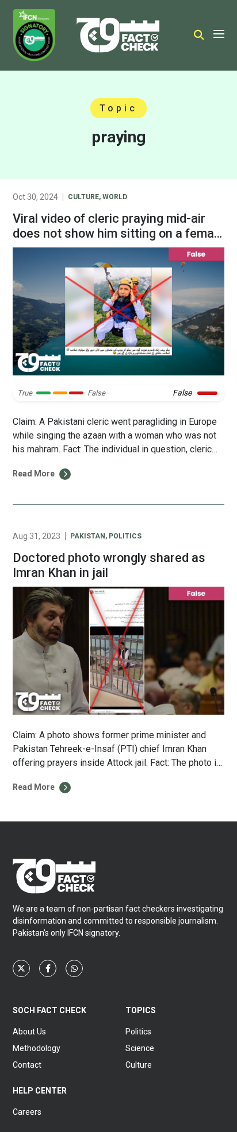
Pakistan (87, 536)
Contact (27, 1064)
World (114, 197)
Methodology (36, 1048)
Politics (125, 536)
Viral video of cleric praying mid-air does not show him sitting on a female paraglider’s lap (118, 233)
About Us (29, 1031)
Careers (27, 1112)
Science (139, 1048)
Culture (83, 197)
